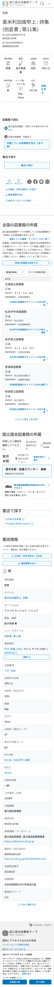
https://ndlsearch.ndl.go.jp (19, 841)
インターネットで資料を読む (16, 944)
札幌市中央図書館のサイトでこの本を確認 (27, 331)
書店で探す (27, 165)
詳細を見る (43, 89)
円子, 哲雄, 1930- (13, 649)
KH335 (8, 773)
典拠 (25, 656)
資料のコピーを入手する (14, 949)
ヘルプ (29, 256)
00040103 (9, 652)
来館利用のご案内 (39, 458)
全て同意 (40, 981)
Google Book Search (18, 523)
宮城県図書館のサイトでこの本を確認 (27, 384)
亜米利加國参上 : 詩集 (16, 597)
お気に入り (9, 183)
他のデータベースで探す (19, 200)
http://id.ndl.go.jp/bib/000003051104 (25, 859)
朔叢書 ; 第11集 (12, 636)
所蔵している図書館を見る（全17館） (25, 144)
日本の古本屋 (14, 519)
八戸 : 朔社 (10, 670)
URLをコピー (18, 183)
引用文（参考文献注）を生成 (22, 189)
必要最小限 (14, 981)
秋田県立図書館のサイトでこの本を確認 (27, 411)
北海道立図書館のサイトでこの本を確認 (27, 303)
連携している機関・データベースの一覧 (28, 238)
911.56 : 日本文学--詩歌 (17, 760)
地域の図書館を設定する (26, 262)
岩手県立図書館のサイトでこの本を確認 (27, 358)
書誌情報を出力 (15, 194)
